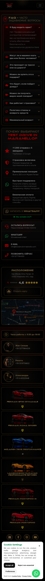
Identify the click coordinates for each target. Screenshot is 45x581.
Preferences (10, 571)
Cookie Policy (16, 576)
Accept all (9, 565)
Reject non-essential (26, 565)
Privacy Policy (27, 576)
